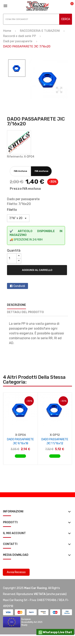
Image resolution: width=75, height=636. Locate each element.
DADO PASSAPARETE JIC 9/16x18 (20, 441)
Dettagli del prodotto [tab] (25, 312)
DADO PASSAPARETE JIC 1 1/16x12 (54, 441)
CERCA (65, 19)
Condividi (19, 286)
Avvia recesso (16, 572)
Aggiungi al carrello (37, 269)
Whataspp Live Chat (57, 632)
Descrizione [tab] (16, 305)
